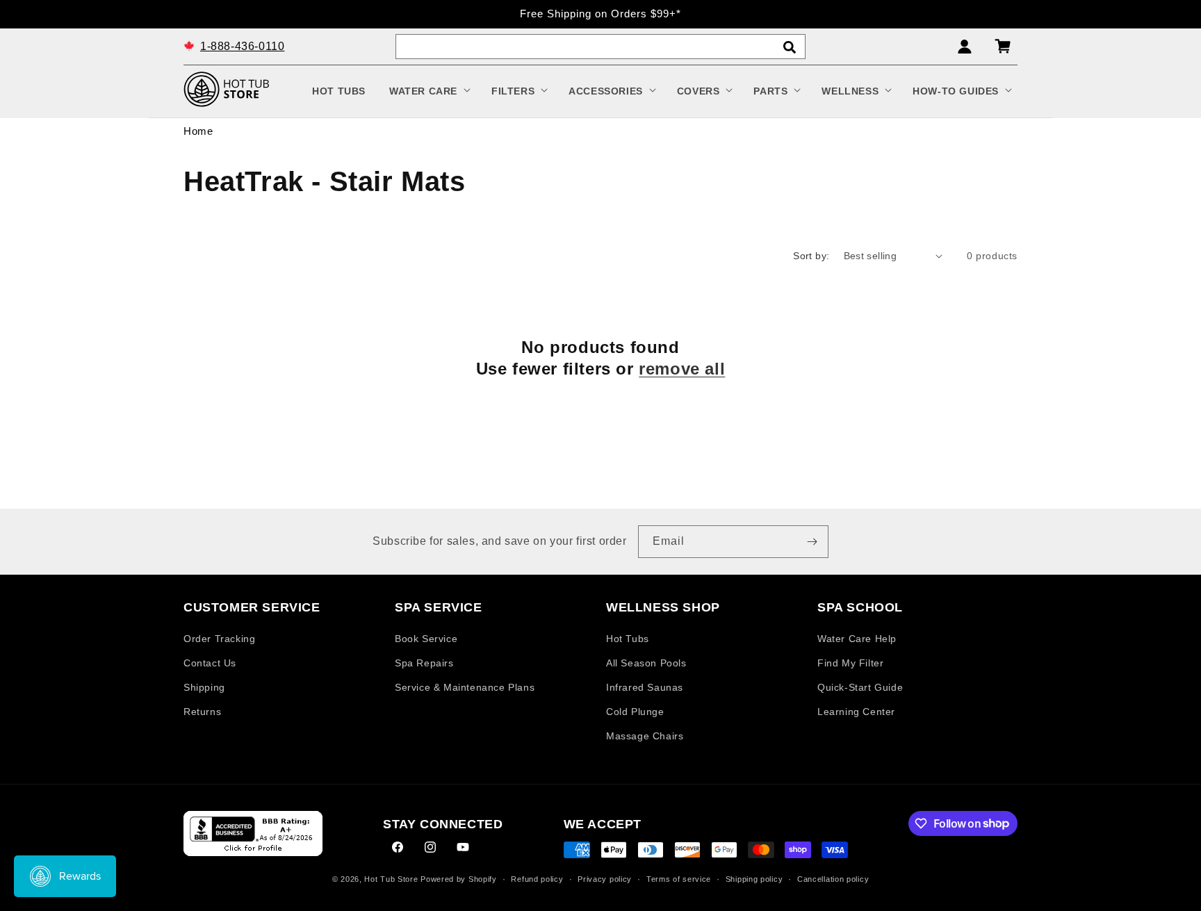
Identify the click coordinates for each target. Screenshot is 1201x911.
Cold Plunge (635, 711)
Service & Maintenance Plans (464, 687)
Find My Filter (850, 662)
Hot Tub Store (391, 879)
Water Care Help (857, 638)
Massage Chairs (644, 735)
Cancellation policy (833, 879)
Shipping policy (754, 879)
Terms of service (678, 879)
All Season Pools (646, 662)
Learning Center (856, 711)
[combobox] (600, 46)
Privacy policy (605, 879)
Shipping (204, 687)
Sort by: (811, 255)
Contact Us (209, 662)
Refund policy (537, 879)
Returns (202, 711)
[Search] (789, 47)
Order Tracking (219, 638)
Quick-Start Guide (860, 687)
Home (198, 131)
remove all (682, 368)
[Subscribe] (812, 541)
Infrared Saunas (644, 687)
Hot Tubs (627, 638)
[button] (428, 91)
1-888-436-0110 (242, 45)
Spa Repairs (424, 662)
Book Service (426, 638)
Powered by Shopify (458, 879)
